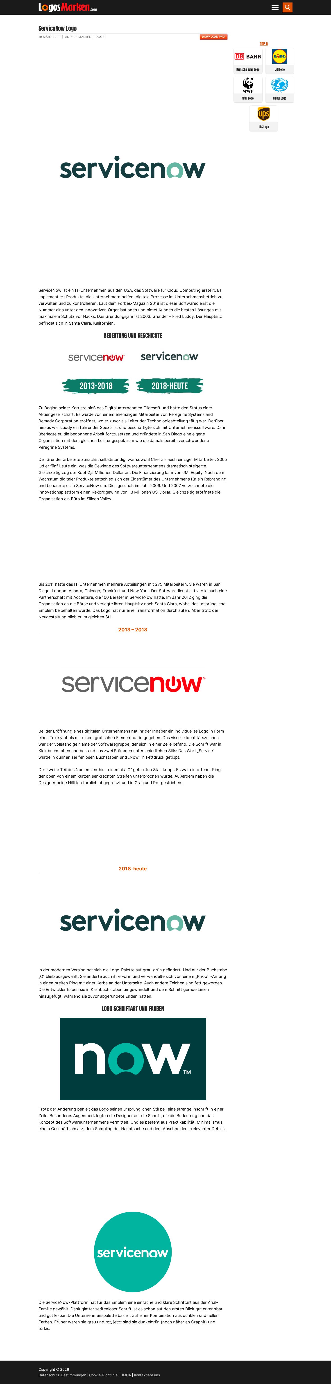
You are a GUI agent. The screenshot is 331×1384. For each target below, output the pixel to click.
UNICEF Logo (279, 98)
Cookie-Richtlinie (103, 1375)
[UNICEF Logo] (279, 91)
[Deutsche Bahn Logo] (248, 62)
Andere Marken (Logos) (85, 37)
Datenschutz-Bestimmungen (62, 1375)
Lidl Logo (280, 69)
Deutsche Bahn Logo (247, 69)
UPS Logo (264, 127)
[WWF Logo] (248, 91)
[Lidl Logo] (279, 62)
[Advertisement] (133, 86)
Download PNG (213, 36)
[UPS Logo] (263, 120)
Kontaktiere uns (147, 1375)
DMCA (125, 1375)
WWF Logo (248, 98)
